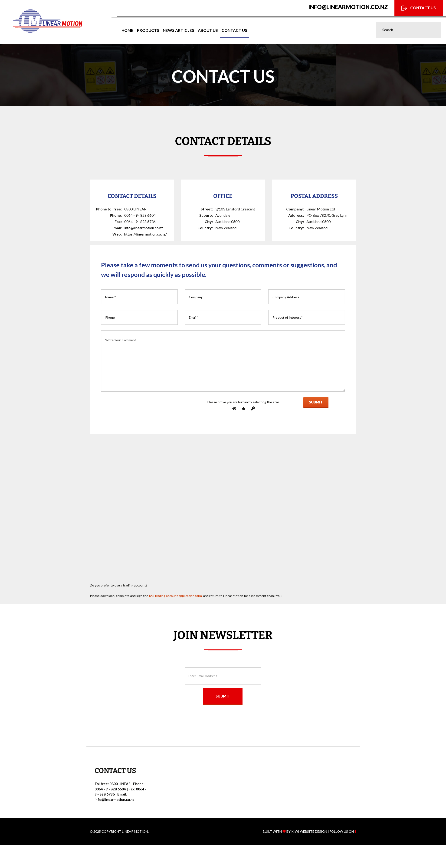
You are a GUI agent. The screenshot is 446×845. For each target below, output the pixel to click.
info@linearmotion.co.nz (348, 6)
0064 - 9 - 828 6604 (140, 215)
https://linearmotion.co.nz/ (145, 234)
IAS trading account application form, (176, 596)
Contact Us (423, 7)
